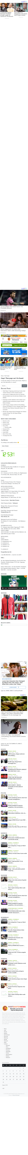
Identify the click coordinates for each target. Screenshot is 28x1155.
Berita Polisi (5, 434)
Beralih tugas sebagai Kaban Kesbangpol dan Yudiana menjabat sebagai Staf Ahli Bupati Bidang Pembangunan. (14, 413)
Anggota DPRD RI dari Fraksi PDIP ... (17, 820)
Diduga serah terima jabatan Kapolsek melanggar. (17, 880)
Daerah (4, 421)
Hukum (4, 422)
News (4, 425)
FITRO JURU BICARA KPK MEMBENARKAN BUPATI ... (15, 778)
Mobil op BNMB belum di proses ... (16, 945)
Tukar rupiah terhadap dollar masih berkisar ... (16, 888)
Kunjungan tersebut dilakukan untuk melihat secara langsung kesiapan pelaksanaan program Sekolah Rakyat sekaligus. (14, 401)
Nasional (5, 429)
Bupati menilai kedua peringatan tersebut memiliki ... (16, 972)
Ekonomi (7, 427)
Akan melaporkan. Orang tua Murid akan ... (17, 846)
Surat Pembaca (14, 342)
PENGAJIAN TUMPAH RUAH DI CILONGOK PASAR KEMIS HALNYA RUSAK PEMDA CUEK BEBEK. (14, 396)
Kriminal (5, 424)
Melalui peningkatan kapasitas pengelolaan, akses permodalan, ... (16, 806)
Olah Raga (16, 850)
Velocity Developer (16, 1095)
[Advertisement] (14, 33)
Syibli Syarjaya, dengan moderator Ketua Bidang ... (16, 754)
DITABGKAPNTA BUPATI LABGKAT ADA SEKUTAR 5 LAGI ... (17, 770)
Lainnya (6, 1043)
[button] (14, 582)
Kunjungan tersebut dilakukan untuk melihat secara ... (17, 964)
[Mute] (22, 588)
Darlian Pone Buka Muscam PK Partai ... (17, 827)
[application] (14, 582)
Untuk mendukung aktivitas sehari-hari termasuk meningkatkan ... (17, 798)
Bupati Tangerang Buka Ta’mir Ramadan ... (15, 862)
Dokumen (8, 1057)
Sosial (4, 432)
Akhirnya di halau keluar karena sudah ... (17, 854)
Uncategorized (6, 435)
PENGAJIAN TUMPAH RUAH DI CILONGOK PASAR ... (16, 838)
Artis (5, 1030)
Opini (21, 342)
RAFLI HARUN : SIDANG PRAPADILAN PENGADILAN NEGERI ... (15, 787)
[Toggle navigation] (3, 339)
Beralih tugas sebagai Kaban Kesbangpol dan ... (15, 762)
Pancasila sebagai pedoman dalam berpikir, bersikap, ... (16, 930)
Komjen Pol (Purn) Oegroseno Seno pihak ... (16, 987)
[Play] (3, 588)
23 (23, 1076)
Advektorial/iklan (13, 908)
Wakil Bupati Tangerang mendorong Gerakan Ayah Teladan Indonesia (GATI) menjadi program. (14, 391)
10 (3, 1073)
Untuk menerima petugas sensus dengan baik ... (17, 979)
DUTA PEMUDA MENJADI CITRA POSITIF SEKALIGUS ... (16, 912)
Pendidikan (16, 842)
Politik (4, 430)
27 (13, 1079)
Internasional (7, 1034)
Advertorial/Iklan (6, 342)
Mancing (6, 1037)
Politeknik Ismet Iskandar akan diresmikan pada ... (15, 938)
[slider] (13, 588)
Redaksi (7, 1056)
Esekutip (10, 758)
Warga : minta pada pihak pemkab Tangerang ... (16, 869)
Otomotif (8, 1045)
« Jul (3, 1088)
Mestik (5, 1039)
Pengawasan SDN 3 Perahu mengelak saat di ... (17, 953)
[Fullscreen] (25, 588)
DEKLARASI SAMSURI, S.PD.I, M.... (17, 813)
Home (2, 375)
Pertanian (8, 1049)
